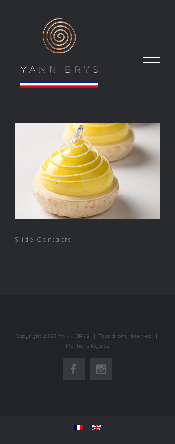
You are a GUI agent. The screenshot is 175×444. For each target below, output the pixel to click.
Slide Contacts (88, 173)
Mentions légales (87, 345)
